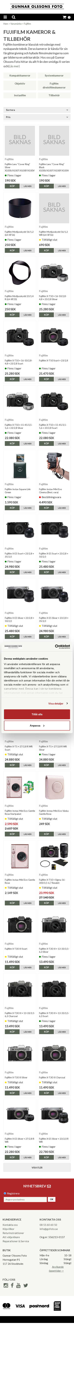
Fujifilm (27, 23)
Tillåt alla (37, 714)
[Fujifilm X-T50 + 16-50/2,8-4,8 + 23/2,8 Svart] (20, 337)
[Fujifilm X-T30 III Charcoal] (54, 1054)
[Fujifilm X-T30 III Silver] (20, 1054)
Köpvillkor (8, 1228)
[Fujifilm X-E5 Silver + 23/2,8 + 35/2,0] (54, 594)
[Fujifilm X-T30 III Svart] (20, 925)
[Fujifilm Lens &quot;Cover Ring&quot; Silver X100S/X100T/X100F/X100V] (20, 141)
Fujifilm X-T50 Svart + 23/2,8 (53, 360)
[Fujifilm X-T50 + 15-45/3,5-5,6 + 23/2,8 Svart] (54, 401)
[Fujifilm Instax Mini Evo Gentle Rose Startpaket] (20, 787)
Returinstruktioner (13, 1233)
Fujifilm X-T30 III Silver (16, 1077)
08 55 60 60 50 (48, 1224)
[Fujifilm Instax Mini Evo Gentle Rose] (20, 856)
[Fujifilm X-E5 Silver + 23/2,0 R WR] (54, 1115)
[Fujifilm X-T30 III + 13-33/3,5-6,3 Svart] (54, 990)
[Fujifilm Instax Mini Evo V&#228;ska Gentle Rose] (54, 787)
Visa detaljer (55, 703)
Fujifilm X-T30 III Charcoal (52, 1077)
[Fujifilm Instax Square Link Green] (20, 466)
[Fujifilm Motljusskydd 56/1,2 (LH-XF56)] (20, 208)
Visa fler (37, 1167)
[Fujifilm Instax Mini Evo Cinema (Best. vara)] (54, 466)
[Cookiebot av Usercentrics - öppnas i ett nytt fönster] (55, 646)
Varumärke (16, 23)
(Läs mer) (14, 66)
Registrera (13, 1193)
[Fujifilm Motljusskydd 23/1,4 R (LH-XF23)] (20, 273)
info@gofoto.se (49, 1228)
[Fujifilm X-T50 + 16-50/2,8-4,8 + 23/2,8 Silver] (54, 273)
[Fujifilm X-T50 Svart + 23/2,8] (54, 337)
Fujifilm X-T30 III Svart (16, 948)
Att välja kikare (11, 1237)
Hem (5, 23)
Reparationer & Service (16, 1241)
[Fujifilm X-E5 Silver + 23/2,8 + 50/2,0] (20, 594)
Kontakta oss (10, 1224)
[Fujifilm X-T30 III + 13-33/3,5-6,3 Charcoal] (20, 990)
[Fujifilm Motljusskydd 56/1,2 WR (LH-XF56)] (54, 208)
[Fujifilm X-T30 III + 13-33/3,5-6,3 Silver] (54, 925)
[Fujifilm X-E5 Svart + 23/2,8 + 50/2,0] (54, 530)
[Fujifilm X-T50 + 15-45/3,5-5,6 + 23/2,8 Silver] (20, 401)
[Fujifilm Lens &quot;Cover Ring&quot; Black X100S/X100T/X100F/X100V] (54, 141)
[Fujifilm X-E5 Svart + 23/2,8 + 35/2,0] (20, 530)
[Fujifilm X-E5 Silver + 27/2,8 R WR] (20, 1115)
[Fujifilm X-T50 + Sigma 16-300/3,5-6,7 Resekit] (54, 856)
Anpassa (35, 725)
